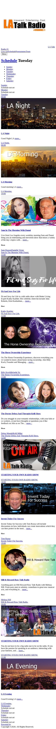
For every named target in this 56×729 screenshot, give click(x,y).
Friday (3, 715)
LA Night (5, 133)
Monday (4, 90)
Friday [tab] (9, 78)
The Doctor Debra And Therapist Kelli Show (21, 414)
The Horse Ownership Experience (16, 352)
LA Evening (6, 694)
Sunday (4, 85)
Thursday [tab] (10, 76)
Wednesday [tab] (11, 74)
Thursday (5, 710)
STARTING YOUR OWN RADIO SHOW (20, 475)
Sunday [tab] (9, 67)
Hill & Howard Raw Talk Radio (15, 580)
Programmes (20, 51)
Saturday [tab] (10, 81)
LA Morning (6, 182)
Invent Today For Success (12, 519)
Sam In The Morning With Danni (16, 230)
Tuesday (4, 94)
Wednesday (6, 706)
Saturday (4, 720)
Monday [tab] (9, 69)
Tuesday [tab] (9, 71)
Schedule (11, 51)
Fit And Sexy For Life (10, 291)
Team (28, 51)
